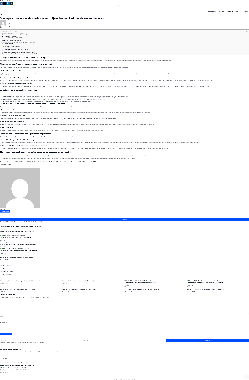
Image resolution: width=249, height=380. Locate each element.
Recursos (220, 11)
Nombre (2, 316)
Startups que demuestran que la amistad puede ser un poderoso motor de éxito (20, 53)
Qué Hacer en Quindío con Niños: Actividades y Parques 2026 (18, 250)
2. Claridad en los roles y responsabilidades (12, 45)
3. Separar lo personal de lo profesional (12, 46)
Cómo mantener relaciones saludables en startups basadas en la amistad (18, 42)
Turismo (237, 11)
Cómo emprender (211, 11)
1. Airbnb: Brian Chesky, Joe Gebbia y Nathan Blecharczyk (15, 50)
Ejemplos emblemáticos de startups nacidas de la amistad (15, 34)
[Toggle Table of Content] (246, 31)
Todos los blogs (5, 211)
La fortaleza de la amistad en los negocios (11, 40)
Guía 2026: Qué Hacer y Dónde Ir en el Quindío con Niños (142, 289)
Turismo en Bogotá (6, 274)
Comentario (3, 300)
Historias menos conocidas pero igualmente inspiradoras (15, 49)
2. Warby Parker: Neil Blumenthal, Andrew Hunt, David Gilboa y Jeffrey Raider (19, 52)
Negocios (229, 11)
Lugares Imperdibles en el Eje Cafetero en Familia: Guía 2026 (18, 244)
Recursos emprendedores (7, 271)
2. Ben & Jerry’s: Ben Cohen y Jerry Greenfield (13, 37)
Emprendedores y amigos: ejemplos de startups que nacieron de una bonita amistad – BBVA (73, 161)
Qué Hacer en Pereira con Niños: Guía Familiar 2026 (15, 237)
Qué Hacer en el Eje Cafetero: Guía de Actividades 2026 (16, 257)
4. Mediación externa (8, 47)
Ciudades (245, 11)
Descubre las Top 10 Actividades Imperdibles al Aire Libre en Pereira (20, 226)
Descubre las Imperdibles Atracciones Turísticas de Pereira (17, 231)
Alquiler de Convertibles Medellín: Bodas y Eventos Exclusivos (205, 289)
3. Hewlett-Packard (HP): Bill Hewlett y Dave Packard (14, 39)
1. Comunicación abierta (8, 43)
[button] (1, 14)
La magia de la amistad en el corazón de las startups (13, 33)
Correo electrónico (4, 322)
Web (1, 328)
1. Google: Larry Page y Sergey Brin (11, 36)
